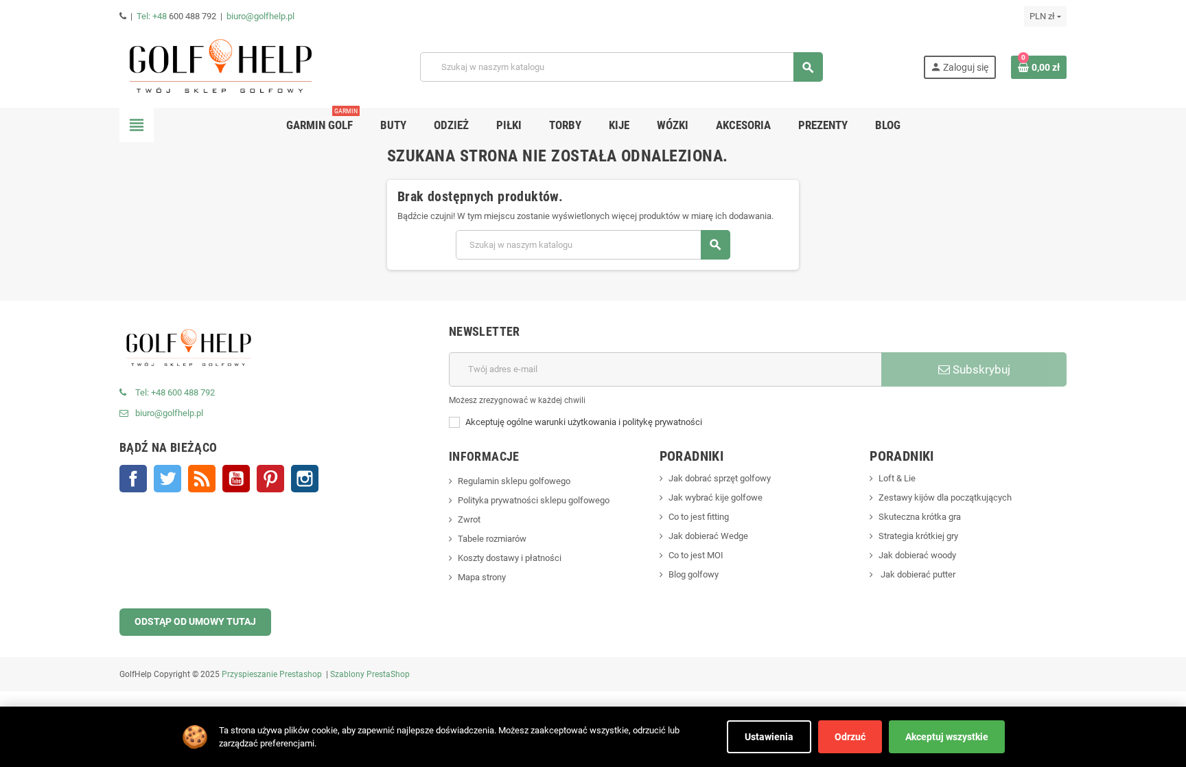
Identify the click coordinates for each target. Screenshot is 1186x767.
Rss (202, 478)
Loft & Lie (897, 478)
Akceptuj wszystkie (946, 736)
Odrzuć (850, 736)
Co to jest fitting (698, 517)
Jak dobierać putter (917, 574)
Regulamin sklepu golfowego (514, 481)
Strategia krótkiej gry (918, 536)
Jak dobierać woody (917, 555)
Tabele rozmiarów (492, 539)
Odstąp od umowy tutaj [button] (195, 621)
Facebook (133, 478)
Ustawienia (769, 736)
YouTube (236, 478)
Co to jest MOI (695, 555)
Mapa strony (482, 577)
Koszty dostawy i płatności (509, 558)
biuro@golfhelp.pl (260, 16)
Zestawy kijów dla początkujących (945, 497)
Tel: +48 (153, 16)
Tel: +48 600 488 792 (175, 392)
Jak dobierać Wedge (708, 536)
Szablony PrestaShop (370, 674)
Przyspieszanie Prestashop (272, 674)
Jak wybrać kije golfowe (715, 497)
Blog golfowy (693, 574)
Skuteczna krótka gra (920, 517)
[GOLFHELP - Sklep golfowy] (219, 66)
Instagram (304, 478)
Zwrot (469, 519)
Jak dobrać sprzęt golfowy (719, 478)
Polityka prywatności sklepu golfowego (533, 500)
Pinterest (270, 478)
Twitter (167, 478)
